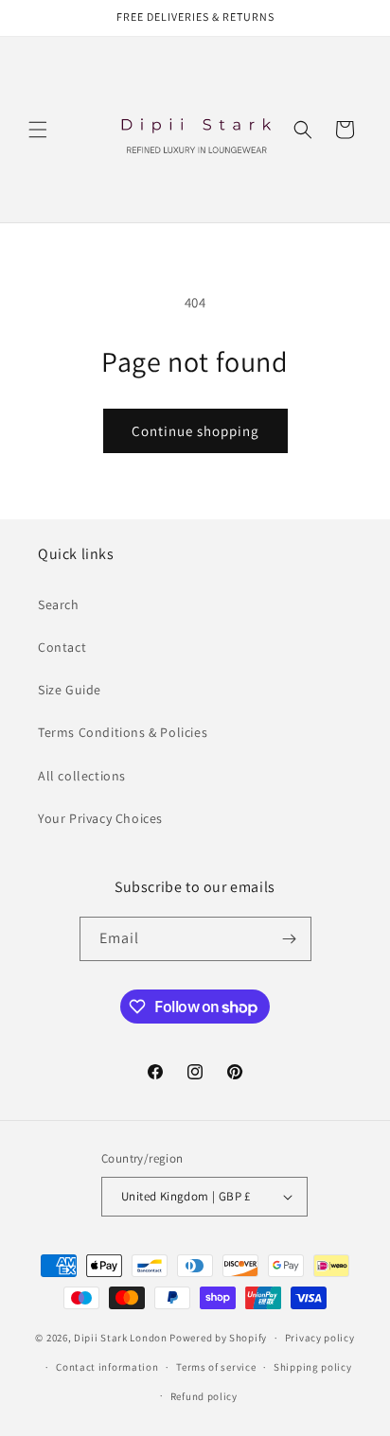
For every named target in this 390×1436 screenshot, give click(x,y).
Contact (62, 647)
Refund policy (204, 1396)
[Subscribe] (289, 939)
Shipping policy (313, 1367)
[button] (38, 129)
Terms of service (216, 1367)
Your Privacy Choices (100, 818)
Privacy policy (320, 1337)
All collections (82, 775)
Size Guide (69, 689)
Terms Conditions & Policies (122, 732)
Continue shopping (195, 431)
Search (59, 604)
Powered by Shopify (218, 1337)
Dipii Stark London (121, 1337)
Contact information (107, 1367)
